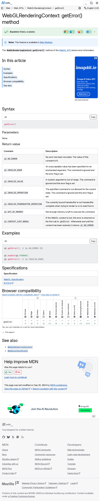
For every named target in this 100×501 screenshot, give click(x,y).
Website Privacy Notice (33, 490)
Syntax (6, 69)
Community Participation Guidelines (38, 494)
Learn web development (77, 461)
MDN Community (42, 456)
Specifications (10, 77)
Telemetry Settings (57, 490)
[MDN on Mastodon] (17, 444)
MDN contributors (58, 392)
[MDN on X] (13, 444)
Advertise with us (10, 470)
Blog (4, 461)
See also (7, 85)
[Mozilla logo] (10, 490)
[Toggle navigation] (97, 3)
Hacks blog (71, 480)
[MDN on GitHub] (3, 444)
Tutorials (70, 470)
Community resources (44, 461)
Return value (11, 144)
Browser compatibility (13, 81)
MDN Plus (7, 475)
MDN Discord (40, 470)
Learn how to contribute (15, 384)
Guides (69, 466)
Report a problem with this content (49, 396)
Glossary (70, 475)
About (5, 456)
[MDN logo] (7, 431)
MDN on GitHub (41, 475)
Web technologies (74, 456)
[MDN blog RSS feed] (22, 444)
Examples (8, 73)
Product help (8, 480)
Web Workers (46, 42)
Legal (73, 490)
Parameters (10, 132)
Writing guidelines (42, 466)
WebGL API (65, 50)
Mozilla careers (9, 466)
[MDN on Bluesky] (8, 444)
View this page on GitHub (16, 396)
